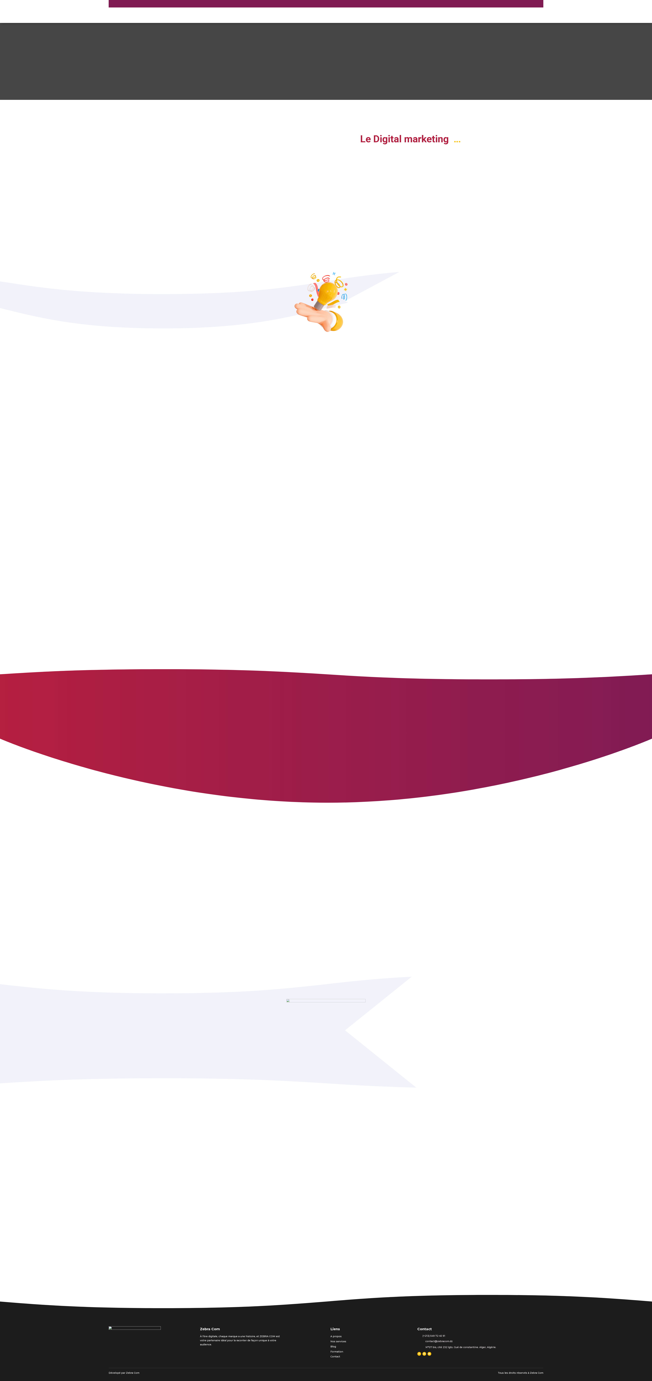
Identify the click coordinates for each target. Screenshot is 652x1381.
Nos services (377, 13)
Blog (395, 13)
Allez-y (221, 1246)
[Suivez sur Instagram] (147, 3)
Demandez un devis (488, 3)
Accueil (340, 13)
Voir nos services (384, 189)
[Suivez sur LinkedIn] (152, 3)
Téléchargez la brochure (327, 539)
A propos (357, 13)
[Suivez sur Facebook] (143, 3)
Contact (408, 13)
